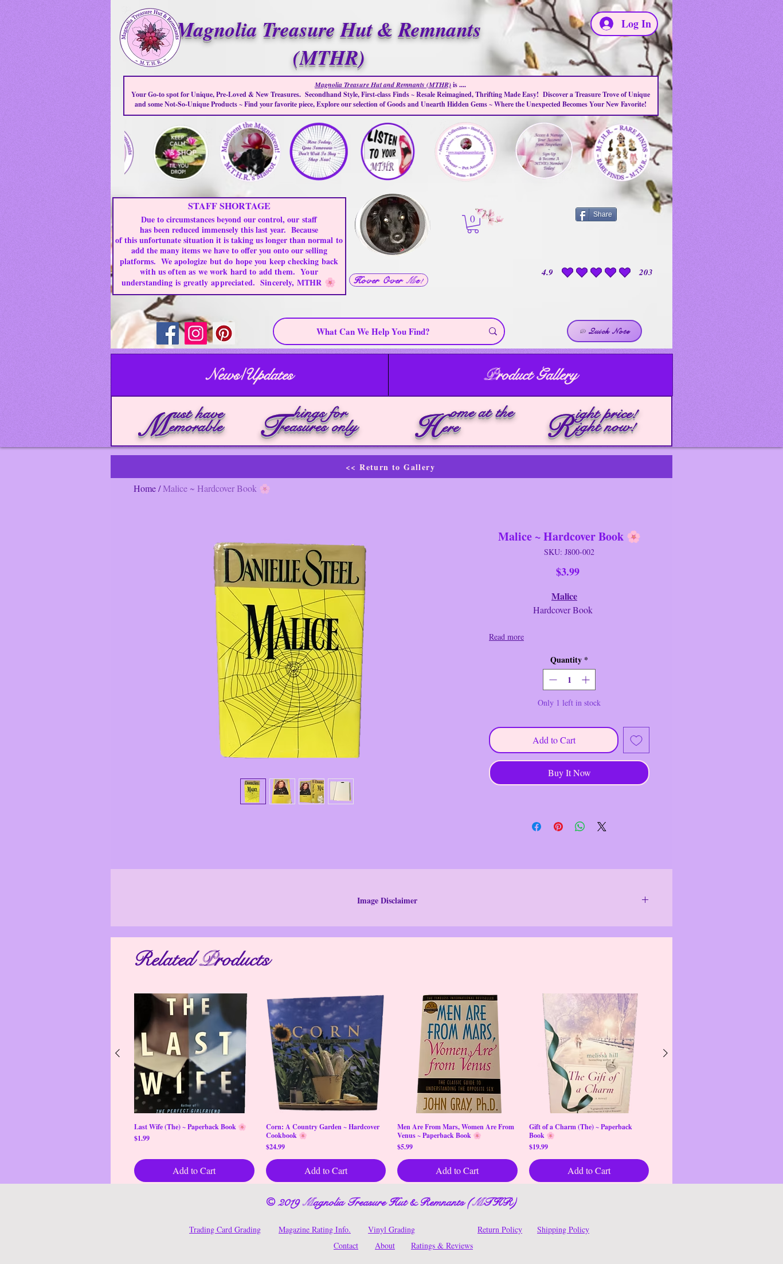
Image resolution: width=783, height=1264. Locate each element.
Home (145, 488)
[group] (391, 1088)
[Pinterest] (224, 333)
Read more (506, 636)
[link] (473, 224)
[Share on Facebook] (536, 826)
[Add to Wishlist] (636, 740)
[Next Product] (665, 1053)
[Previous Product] (117, 1053)
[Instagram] (196, 333)
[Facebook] (167, 333)
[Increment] (587, 680)
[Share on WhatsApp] (580, 826)
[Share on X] (602, 826)
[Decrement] (552, 680)
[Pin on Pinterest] (558, 826)
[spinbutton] (569, 680)
